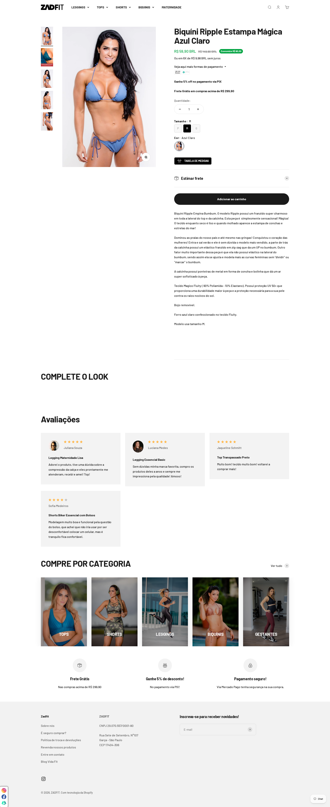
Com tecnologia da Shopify (77, 792)
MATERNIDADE (171, 7)
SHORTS (121, 7)
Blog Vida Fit (49, 761)
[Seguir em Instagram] (43, 778)
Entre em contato (52, 754)
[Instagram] (4, 790)
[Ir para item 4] (47, 100)
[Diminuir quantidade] (179, 109)
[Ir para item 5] (47, 122)
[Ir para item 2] (47, 58)
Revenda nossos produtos (58, 747)
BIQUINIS (144, 7)
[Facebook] (4, 797)
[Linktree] (4, 803)
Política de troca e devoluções (61, 740)
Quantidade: (182, 100)
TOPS (100, 7)
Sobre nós (47, 725)
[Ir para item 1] (47, 36)
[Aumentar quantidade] (198, 109)
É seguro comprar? (53, 733)
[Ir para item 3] (47, 79)
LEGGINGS (78, 7)
